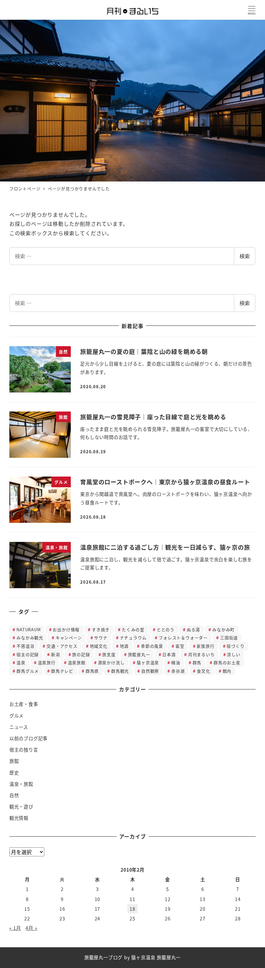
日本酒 (168, 654)
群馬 (197, 662)
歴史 (14, 772)
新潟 (55, 654)
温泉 (21, 662)
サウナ (100, 637)
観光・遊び (21, 806)
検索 (244, 256)
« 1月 (15, 928)
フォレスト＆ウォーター (183, 637)
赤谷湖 (178, 671)
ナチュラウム (133, 637)
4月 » (31, 928)
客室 (180, 646)
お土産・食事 (23, 704)
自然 (14, 795)
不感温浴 (25, 646)
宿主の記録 (27, 654)
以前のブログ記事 (28, 738)
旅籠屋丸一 (139, 654)
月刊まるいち (201, 654)
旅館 (14, 761)
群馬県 (92, 671)
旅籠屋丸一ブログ (103, 957)
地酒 (124, 646)
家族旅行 (205, 646)
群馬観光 (120, 671)
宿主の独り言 (23, 749)
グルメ (16, 715)
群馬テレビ (62, 671)
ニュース (18, 727)
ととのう (166, 629)
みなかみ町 (223, 629)
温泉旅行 (47, 662)
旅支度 (108, 654)
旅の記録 (81, 654)
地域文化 (99, 646)
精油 (175, 662)
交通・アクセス (62, 646)
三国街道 (229, 637)
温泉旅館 (77, 662)
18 (132, 909)
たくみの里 (133, 629)
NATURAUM (28, 629)
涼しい (233, 654)
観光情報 (18, 818)
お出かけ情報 (66, 629)
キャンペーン (69, 637)
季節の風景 (152, 646)
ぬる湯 (193, 629)
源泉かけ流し (111, 662)
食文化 (203, 671)
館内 (227, 671)
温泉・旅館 (21, 784)
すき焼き (101, 629)
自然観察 (150, 671)
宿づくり (235, 646)
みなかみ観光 (29, 637)
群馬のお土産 (227, 662)
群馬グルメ (27, 671)
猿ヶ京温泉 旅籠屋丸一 (156, 957)
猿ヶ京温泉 (148, 662)
